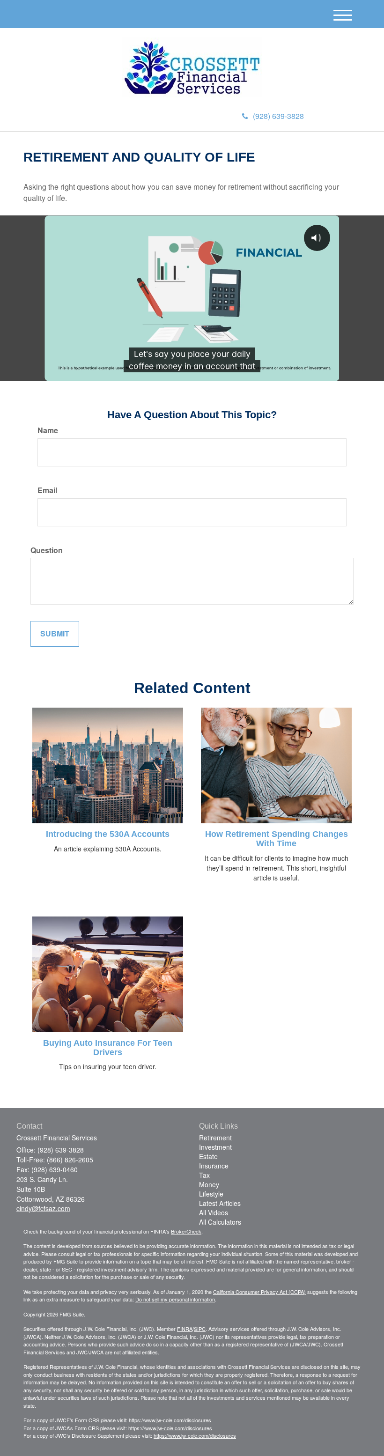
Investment (215, 1147)
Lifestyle (211, 1193)
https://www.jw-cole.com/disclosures (170, 1420)
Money (209, 1184)
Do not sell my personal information (175, 1299)
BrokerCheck (186, 1231)
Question (46, 550)
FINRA (184, 1328)
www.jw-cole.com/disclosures (178, 1428)
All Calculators (220, 1222)
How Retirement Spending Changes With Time (276, 838)
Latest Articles (220, 1203)
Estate (208, 1156)
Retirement (215, 1137)
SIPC (200, 1328)
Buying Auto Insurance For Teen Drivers (107, 1047)
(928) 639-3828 (278, 116)
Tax (204, 1175)
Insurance (214, 1165)
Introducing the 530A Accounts (108, 834)
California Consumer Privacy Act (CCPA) (259, 1291)
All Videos (213, 1212)
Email (47, 490)
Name (47, 430)
